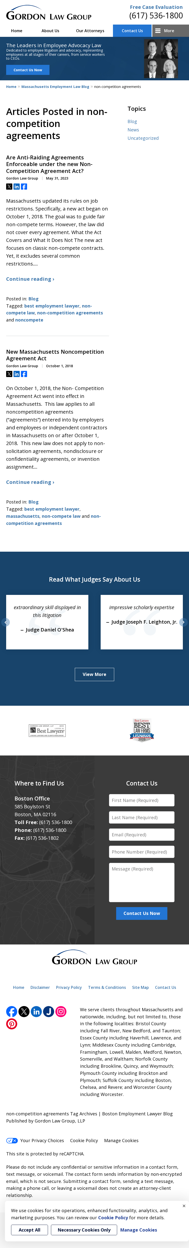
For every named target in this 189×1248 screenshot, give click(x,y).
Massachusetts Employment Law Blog (55, 86)
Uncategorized (143, 138)
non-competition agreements (70, 313)
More (169, 30)
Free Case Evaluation (156, 7)
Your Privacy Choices (42, 1140)
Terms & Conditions (107, 987)
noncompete (29, 320)
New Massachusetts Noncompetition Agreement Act (55, 355)
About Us (50, 30)
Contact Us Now (28, 70)
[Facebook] (11, 1011)
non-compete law (61, 516)
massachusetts (22, 516)
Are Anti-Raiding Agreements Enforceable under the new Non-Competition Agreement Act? (49, 164)
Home (16, 30)
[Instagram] (60, 1011)
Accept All (29, 1230)
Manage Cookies (121, 1140)
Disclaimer (40, 987)
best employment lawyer (51, 306)
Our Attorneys (90, 30)
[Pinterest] (11, 1023)
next (183, 626)
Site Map (140, 987)
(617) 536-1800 (156, 15)
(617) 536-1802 (42, 838)
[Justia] (48, 1011)
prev (5, 626)
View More (94, 674)
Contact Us (132, 30)
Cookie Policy (84, 1140)
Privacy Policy (69, 987)
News (133, 130)
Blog (33, 299)
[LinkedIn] (36, 1011)
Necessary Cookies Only (84, 1230)
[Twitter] (24, 1011)
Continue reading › (30, 279)
